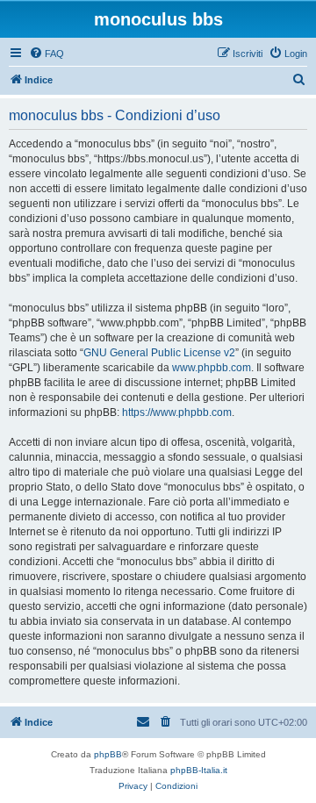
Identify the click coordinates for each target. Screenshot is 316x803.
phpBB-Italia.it (198, 770)
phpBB (108, 754)
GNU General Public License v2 (159, 353)
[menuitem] (46, 53)
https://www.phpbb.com (177, 412)
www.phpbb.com (211, 368)
